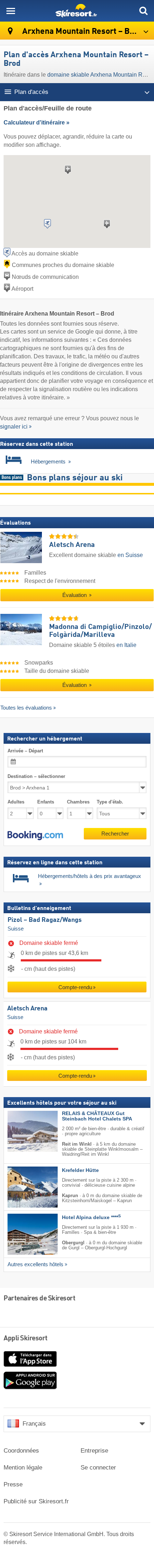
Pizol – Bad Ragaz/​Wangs (45, 920)
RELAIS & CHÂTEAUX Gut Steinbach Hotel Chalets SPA (97, 1116)
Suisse (16, 929)
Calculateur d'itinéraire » (36, 122)
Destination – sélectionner (36, 776)
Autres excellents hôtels (35, 1264)
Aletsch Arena (27, 1008)
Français (34, 1423)
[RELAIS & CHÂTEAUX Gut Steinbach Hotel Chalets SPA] (22, 1131)
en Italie (126, 645)
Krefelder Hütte (80, 1170)
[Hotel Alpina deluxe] (22, 1234)
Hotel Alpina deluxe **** (91, 1217)
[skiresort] (77, 11)
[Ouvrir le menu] (10, 11)
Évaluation (75, 595)
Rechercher (115, 833)
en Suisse (130, 555)
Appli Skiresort (26, 1338)
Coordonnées (21, 1450)
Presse (13, 1484)
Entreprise (94, 1450)
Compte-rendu (75, 987)
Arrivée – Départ (25, 750)
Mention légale (23, 1467)
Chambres (78, 802)
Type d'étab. (110, 802)
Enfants (45, 802)
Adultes (16, 802)
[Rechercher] (143, 11)
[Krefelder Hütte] (22, 1187)
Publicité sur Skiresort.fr (36, 1501)
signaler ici (14, 427)
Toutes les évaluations (26, 708)
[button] (35, 835)
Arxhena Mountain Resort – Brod (81, 31)
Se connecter (98, 1467)
